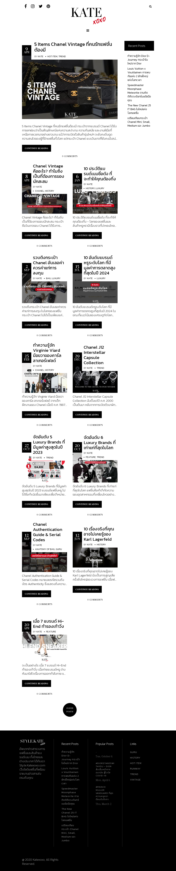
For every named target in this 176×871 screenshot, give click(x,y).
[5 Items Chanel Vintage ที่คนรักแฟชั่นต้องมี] (70, 87)
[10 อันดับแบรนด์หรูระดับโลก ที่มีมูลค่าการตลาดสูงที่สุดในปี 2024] (95, 288)
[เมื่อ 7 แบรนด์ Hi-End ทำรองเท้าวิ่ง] (44, 646)
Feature (91, 457)
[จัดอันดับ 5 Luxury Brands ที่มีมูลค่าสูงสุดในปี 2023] (44, 467)
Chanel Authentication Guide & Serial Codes (47, 532)
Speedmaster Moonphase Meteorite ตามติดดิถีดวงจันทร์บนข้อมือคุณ (139, 92)
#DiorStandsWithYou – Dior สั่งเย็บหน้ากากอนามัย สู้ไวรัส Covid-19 (105, 769)
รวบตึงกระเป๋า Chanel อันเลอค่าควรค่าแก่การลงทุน (48, 265)
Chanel (39, 191)
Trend (62, 56)
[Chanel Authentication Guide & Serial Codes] (44, 556)
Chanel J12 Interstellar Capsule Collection (95, 355)
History (49, 191)
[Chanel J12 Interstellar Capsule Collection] (95, 377)
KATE (40, 56)
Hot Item (52, 56)
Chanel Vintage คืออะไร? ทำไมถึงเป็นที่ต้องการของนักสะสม (48, 173)
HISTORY (135, 758)
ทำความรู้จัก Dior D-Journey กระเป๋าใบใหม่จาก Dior (139, 59)
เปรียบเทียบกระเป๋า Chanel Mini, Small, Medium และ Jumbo (139, 121)
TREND (134, 774)
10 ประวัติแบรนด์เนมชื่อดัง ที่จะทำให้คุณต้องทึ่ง (100, 173)
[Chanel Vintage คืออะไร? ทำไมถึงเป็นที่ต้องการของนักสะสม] (44, 198)
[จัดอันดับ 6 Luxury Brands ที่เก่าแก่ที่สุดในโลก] (95, 467)
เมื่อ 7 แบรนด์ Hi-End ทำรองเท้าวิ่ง (48, 624)
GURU (133, 752)
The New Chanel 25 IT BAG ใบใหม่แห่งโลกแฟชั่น (139, 109)
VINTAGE (135, 780)
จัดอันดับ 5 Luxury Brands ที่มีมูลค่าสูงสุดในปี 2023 (49, 444)
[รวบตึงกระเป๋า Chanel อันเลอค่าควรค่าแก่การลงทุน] (44, 288)
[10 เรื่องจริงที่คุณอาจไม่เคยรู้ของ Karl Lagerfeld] (95, 554)
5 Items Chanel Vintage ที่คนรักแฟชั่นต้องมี (73, 47)
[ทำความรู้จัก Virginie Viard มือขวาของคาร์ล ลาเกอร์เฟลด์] (44, 377)
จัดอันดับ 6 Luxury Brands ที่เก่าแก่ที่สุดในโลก (100, 442)
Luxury (100, 188)
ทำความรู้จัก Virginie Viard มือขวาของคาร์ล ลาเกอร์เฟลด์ (47, 352)
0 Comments (70, 156)
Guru (59, 549)
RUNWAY (135, 769)
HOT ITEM (135, 763)
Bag (48, 278)
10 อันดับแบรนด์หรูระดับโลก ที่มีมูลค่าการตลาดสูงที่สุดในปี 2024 (99, 265)
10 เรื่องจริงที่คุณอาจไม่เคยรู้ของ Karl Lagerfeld (99, 534)
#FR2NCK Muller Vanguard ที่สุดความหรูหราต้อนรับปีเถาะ (104, 793)
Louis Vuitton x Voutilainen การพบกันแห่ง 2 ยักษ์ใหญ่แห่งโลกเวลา (139, 74)
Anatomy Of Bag (45, 549)
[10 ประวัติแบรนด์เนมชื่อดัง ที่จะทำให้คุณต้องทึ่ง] (95, 198)
